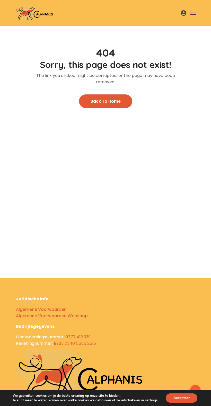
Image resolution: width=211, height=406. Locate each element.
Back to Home (106, 101)
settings (151, 400)
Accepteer (181, 397)
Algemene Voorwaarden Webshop (52, 316)
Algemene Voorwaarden (41, 309)
